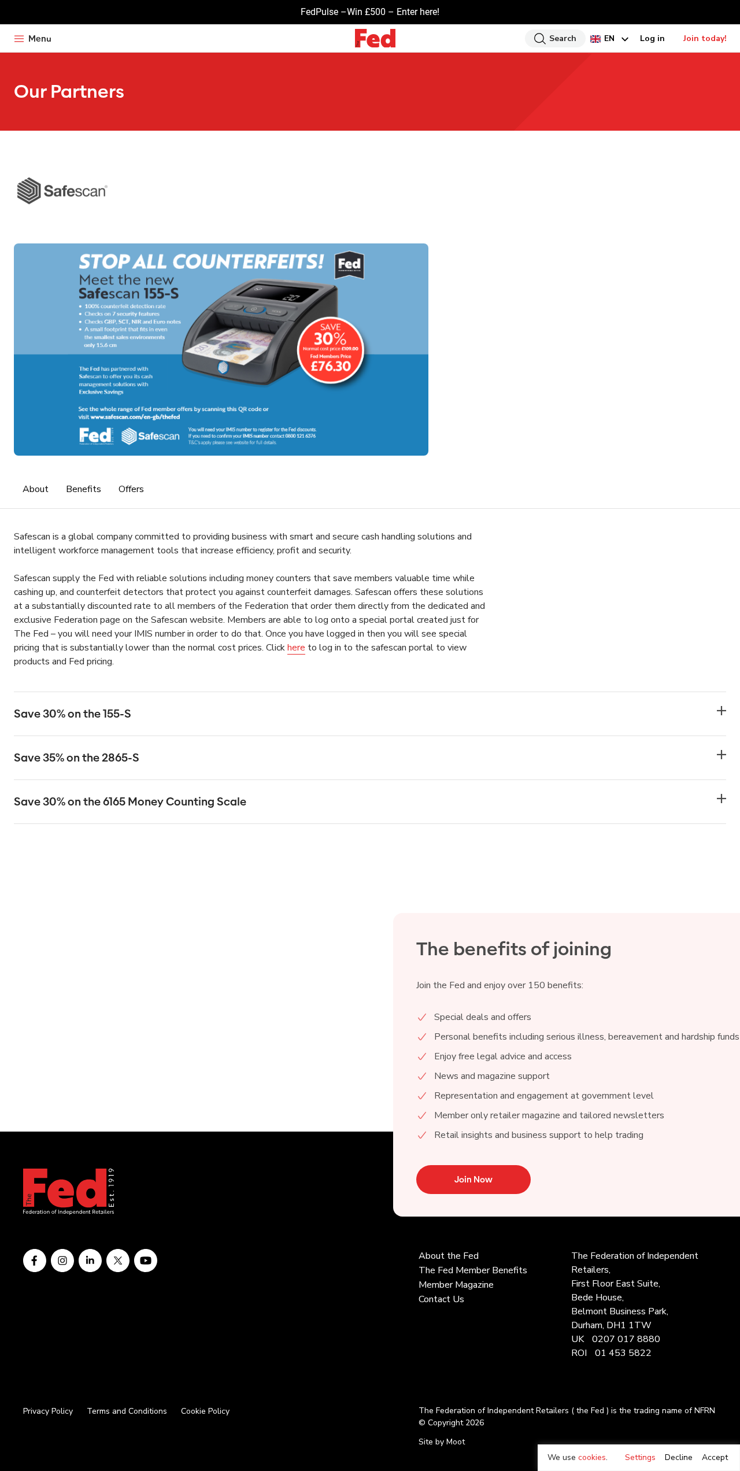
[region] (639, 1457)
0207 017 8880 (626, 1339)
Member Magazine (456, 1284)
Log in (652, 38)
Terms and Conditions (127, 1411)
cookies (592, 1457)
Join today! (705, 38)
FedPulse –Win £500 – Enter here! (370, 11)
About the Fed (449, 1256)
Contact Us (441, 1299)
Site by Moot (442, 1441)
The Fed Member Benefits (473, 1270)
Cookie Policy (205, 1411)
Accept (715, 1457)
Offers (131, 489)
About (36, 489)
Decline (679, 1457)
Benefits (83, 489)
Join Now (473, 1179)
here (296, 647)
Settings (640, 1457)
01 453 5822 (623, 1353)
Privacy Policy (48, 1411)
